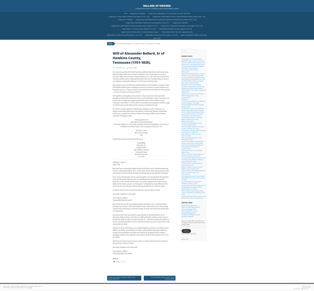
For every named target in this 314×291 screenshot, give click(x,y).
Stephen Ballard (132, 68)
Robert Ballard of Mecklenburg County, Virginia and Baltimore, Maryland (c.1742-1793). (193, 192)
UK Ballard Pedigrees (187, 216)
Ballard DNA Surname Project (190, 205)
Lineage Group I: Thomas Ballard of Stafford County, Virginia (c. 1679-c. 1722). (129, 16)
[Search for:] (189, 51)
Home (125, 13)
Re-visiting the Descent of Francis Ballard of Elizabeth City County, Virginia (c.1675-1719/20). (193, 178)
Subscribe (186, 231)
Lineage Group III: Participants (180, 23)
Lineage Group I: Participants (137, 13)
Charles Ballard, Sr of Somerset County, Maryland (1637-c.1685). (139, 29)
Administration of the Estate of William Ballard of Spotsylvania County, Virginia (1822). (193, 95)
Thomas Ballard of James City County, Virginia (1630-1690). (177, 32)
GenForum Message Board (189, 209)
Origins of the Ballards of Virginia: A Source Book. (194, 35)
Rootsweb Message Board (189, 213)
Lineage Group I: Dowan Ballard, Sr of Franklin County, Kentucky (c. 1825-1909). (169, 13)
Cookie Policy (30, 287)
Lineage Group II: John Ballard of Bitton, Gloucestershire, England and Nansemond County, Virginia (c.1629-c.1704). (166, 19)
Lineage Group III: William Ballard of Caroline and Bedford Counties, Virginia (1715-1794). (134, 26)
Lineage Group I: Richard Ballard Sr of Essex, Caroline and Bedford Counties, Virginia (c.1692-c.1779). (179, 16)
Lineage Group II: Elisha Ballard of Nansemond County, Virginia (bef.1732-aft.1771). (148, 23)
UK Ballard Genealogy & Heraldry (191, 215)
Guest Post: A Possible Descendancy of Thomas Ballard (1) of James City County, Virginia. (192, 147)
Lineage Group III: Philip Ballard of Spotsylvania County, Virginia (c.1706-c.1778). (182, 26)
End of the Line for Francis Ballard (191, 85)
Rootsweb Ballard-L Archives (190, 211)
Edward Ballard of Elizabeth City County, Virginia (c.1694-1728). (175, 29)
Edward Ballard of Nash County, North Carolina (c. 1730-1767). (161, 35)
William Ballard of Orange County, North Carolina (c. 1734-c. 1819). (124, 35)
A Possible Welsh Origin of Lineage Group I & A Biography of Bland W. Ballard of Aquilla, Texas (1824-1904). (193, 159)
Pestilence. (185, 99)
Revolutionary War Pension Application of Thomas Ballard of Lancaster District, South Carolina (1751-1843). (194, 187)
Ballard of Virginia (157, 5)
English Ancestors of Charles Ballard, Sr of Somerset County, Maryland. (140, 32)
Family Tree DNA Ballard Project (191, 207)
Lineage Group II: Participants (125, 19)
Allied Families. (157, 38)
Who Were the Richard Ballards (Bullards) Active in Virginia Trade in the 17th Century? (193, 172)
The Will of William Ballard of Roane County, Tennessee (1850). (162, 278)
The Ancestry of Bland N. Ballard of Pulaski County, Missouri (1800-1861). (121, 278)
